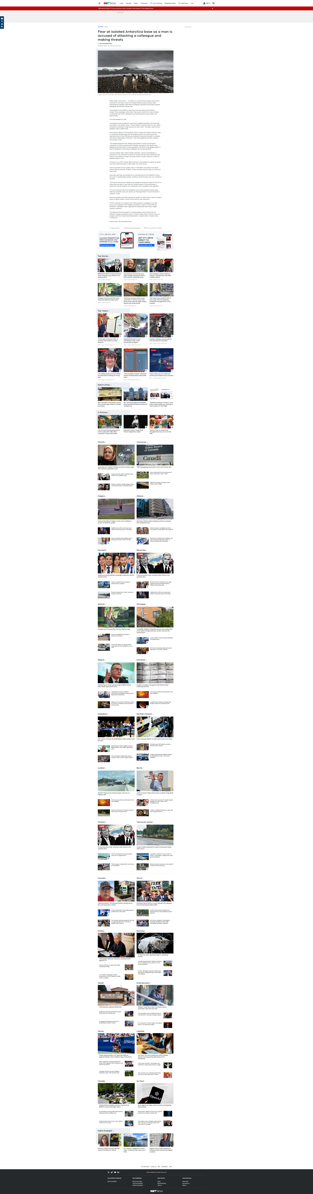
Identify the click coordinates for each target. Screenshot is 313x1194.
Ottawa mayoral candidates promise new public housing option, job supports (161, 528)
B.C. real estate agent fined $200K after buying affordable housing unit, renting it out (136, 404)
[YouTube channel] (115, 1172)
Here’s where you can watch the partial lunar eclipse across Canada (161, 374)
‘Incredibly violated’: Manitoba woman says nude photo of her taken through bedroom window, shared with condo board (154, 630)
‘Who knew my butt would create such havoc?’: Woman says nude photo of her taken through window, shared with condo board (135, 300)
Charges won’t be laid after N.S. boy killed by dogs (114, 629)
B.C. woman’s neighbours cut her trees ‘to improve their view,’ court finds (134, 1150)
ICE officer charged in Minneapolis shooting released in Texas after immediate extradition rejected (160, 922)
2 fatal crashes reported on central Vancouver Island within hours (154, 848)
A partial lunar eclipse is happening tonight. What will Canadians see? (160, 702)
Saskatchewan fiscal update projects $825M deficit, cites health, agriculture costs (114, 685)
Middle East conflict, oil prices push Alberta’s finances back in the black (121, 528)
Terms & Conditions (138, 1183)
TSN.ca (159, 1185)
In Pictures (144, 3)
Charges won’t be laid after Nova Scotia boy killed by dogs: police (108, 299)
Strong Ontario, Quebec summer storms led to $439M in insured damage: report (114, 1106)
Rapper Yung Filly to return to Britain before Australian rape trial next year (152, 1008)
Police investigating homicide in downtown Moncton (120, 635)
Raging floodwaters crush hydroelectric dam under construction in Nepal (132, 340)
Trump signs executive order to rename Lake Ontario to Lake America (108, 340)
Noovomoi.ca (185, 1183)
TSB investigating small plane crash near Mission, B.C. (154, 467)
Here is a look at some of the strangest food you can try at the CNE (160, 431)
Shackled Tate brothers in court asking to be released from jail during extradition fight (154, 904)
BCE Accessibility (112, 1181)
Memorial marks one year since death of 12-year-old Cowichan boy (161, 864)
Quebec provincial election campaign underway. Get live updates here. (116, 576)
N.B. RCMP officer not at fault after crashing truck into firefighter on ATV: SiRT (122, 646)
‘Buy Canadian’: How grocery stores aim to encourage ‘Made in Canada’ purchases (109, 404)
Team (170, 1166)
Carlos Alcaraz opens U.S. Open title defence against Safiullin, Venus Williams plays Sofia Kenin (115, 1056)
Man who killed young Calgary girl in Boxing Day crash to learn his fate (121, 539)
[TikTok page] (112, 1172)
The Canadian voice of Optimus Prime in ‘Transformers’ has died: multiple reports (160, 275)
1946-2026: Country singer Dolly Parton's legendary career (133, 431)
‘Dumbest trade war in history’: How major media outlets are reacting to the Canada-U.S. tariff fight (161, 404)
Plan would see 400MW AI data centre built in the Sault (154, 739)
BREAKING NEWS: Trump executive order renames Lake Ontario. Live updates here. (109, 275)
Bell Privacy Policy (137, 1181)
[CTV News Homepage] (110, 3)
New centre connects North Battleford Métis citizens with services (116, 739)
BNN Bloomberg (161, 1183)
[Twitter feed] (109, 1172)
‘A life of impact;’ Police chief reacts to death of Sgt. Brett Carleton (155, 793)
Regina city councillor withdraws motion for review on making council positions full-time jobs (122, 703)
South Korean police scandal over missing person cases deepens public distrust (161, 911)
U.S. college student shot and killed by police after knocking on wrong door (109, 375)
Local (121, 3)
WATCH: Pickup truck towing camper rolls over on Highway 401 (114, 793)
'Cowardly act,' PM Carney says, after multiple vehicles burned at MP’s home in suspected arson (134, 275)
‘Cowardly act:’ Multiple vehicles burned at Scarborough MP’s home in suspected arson (116, 468)
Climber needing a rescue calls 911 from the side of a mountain (161, 340)
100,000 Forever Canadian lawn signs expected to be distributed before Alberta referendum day (161, 583)
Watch (136, 3)
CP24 (158, 1181)
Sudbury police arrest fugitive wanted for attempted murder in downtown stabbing (161, 756)
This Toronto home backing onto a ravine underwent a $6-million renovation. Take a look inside (109, 431)
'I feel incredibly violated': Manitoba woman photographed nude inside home (135, 375)
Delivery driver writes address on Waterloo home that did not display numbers (161, 1150)
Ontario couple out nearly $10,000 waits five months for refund (108, 1149)
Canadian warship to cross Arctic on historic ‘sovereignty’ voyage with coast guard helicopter (161, 855)
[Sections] (99, 3)
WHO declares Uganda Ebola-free (110, 1007)
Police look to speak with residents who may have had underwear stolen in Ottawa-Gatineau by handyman (161, 540)
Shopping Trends (170, 3)
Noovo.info (185, 1181)
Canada (128, 3)
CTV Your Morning (156, 3)
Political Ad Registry (138, 1185)
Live (192, 3)
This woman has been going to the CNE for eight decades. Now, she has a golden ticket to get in (122, 922)
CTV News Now (183, 3)
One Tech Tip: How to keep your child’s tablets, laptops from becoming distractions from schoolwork (153, 1056)
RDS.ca (184, 1185)
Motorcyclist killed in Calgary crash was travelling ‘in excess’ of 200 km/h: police (114, 522)
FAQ (159, 1166)
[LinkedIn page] (118, 1172)
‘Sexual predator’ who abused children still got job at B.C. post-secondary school (115, 904)
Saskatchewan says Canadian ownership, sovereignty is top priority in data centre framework (122, 693)
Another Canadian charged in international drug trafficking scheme (152, 685)
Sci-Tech (100, 27)
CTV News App (145, 1166)
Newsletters (164, 1166)
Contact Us (153, 1166)
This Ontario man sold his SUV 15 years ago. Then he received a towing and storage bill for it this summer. (160, 300)
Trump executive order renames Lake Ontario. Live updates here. (153, 576)
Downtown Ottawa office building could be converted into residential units (154, 522)
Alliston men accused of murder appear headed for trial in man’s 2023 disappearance (161, 801)
